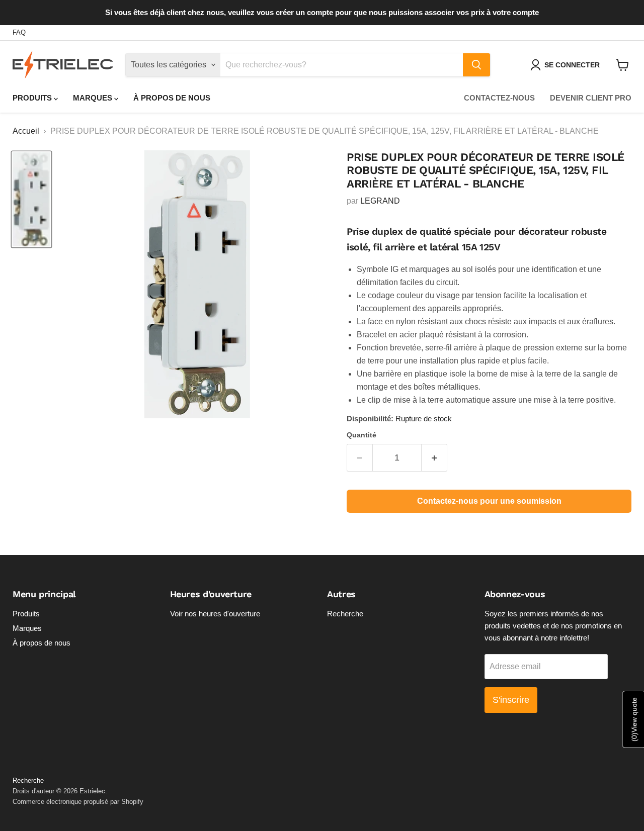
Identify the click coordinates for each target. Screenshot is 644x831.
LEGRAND (380, 201)
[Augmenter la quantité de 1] (434, 458)
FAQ (19, 32)
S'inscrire (511, 700)
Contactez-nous (499, 98)
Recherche (345, 613)
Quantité (361, 435)
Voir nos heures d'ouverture (215, 613)
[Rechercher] (476, 64)
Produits (33, 98)
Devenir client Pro (590, 98)
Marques (93, 98)
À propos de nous (171, 98)
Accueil (26, 131)
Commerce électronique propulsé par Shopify (78, 801)
